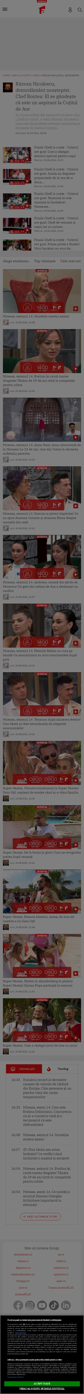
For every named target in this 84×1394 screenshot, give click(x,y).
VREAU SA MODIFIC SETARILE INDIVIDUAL (41, 1388)
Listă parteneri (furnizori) (15, 1377)
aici (41, 1345)
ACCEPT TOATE (42, 1383)
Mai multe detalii (20, 1333)
